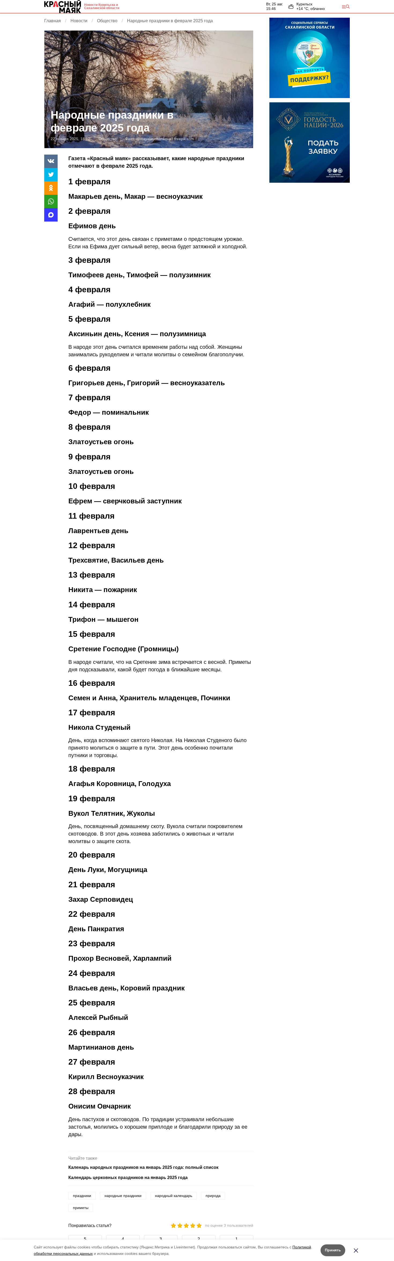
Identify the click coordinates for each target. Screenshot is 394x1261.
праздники (82, 1195)
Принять (333, 1250)
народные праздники (123, 1195)
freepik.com (184, 139)
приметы (80, 1208)
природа (213, 1195)
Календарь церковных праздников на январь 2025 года (128, 1177)
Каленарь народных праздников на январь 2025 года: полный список (143, 1167)
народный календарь (173, 1195)
